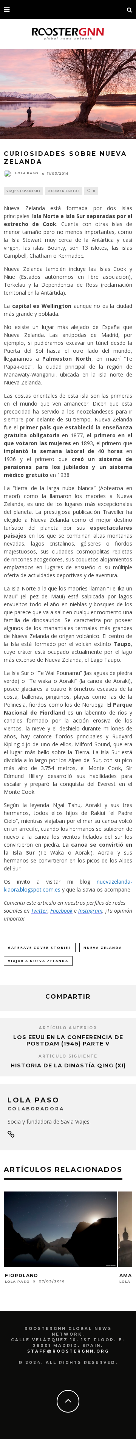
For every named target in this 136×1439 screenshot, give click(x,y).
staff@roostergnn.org (68, 1351)
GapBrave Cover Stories (39, 947)
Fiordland (21, 1275)
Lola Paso (27, 173)
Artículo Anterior (68, 1027)
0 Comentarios (64, 191)
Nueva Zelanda (102, 947)
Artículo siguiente (68, 1056)
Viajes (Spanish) (23, 191)
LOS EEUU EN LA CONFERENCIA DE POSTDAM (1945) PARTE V (68, 1040)
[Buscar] (129, 9)
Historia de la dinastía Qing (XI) (68, 1065)
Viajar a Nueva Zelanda (38, 960)
